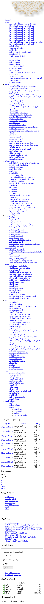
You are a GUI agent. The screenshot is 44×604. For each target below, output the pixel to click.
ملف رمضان (18, 411)
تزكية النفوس (14, 302)
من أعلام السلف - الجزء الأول (19, 278)
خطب (7, 22)
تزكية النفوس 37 (7, 427)
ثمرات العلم (13, 328)
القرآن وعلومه (10, 215)
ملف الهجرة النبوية (20, 415)
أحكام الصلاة (13, 173)
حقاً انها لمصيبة (14, 60)
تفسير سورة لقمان (16, 236)
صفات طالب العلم (15, 359)
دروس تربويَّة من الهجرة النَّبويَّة (20, 272)
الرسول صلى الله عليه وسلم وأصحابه (22, 296)
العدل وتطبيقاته (14, 54)
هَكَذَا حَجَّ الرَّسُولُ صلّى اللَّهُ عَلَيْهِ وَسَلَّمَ (22, 24)
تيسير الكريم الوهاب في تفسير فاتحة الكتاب (24, 244)
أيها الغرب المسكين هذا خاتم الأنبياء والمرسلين (25, 78)
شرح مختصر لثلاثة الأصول (18, 113)
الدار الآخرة (13, 395)
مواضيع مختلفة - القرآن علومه (20, 240)
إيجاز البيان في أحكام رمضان (19, 205)
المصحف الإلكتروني (12, 505)
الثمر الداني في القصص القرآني (20, 52)
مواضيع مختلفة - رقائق (17, 397)
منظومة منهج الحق (16, 119)
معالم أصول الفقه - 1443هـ (18, 165)
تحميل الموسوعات (11, 501)
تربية (6, 300)
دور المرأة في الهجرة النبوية (19, 298)
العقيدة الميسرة (15, 109)
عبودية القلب (13, 387)
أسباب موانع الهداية (16, 310)
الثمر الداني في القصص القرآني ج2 (21, 44)
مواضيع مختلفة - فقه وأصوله (19, 201)
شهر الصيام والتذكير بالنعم (18, 209)
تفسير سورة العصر (16, 217)
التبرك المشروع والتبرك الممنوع (20, 115)
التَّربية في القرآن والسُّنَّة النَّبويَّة (20, 318)
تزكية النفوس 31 (7, 453)
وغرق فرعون (14, 70)
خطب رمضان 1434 (16, 76)
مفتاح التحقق (7, 560)
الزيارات (38, 423)
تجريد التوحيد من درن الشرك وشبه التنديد (23, 127)
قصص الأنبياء (14, 284)
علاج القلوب (13, 385)
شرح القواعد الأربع (15, 151)
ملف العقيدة (18, 409)
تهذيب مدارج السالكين (17, 129)
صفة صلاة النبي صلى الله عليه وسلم (22, 207)
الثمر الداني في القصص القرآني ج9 (21, 28)
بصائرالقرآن (13, 219)
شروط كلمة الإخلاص (16, 157)
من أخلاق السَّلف (15, 326)
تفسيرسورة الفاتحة (16, 246)
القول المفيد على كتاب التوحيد (20, 117)
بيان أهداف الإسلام (15, 141)
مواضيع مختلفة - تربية (17, 361)
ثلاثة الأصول (13, 111)
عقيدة (7, 84)
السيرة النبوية (14, 286)
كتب (10, 403)
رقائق (7, 371)
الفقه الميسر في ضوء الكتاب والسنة (22, 183)
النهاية (3, 488)
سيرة (7, 264)
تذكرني (5, 564)
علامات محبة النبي (15, 381)
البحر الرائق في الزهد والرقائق (20, 391)
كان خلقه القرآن (15, 308)
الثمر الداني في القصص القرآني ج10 (21, 26)
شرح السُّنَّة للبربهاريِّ (16, 105)
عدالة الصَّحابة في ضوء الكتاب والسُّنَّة (22, 94)
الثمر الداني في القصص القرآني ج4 (21, 38)
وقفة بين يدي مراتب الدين (18, 258)
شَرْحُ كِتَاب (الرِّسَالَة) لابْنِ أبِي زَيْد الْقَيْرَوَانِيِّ (24, 163)
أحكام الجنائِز (13, 92)
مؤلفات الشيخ (10, 401)
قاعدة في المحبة (15, 375)
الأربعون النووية (14, 256)
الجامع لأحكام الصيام (16, 175)
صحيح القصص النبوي (16, 282)
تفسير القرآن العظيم (16, 230)
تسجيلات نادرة (10, 503)
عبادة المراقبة (14, 377)
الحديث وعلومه (10, 248)
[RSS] (11, 513)
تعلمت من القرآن (15, 221)
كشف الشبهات (14, 123)
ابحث (7, 507)
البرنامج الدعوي (10, 499)
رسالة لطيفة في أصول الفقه (19, 199)
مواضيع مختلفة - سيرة (17, 294)
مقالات (11, 407)
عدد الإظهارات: (8, 420)
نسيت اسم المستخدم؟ (13, 575)
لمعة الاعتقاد (13, 135)
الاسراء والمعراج (15, 292)
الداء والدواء (13, 389)
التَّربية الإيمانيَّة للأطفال (17, 312)
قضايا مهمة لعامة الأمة (17, 357)
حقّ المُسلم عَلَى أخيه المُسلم (19, 314)
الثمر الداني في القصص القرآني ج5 (21, 36)
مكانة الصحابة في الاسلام (18, 121)
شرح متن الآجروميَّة (16, 100)
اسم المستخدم (8, 552)
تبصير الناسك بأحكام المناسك (19, 195)
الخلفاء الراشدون (15, 290)
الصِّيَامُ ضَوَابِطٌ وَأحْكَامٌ (17, 56)
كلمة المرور (7, 556)
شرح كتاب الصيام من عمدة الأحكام (21, 179)
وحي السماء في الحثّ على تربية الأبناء (22, 306)
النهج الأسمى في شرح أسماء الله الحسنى (23, 107)
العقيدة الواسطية (15, 137)
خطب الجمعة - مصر (16, 48)
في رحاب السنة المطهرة (18, 155)
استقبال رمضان (15, 64)
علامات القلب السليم (16, 383)
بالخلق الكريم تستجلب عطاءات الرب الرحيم (24, 349)
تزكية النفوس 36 (7, 431)
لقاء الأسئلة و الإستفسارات (18, 88)
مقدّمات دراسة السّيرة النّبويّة (19, 268)
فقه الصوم (13, 189)
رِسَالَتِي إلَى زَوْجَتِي (16, 304)
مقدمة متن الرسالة (16, 159)
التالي (3, 486)
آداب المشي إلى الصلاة (17, 181)
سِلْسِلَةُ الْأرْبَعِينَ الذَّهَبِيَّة (17, 250)
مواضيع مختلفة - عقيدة (17, 125)
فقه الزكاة (13, 187)
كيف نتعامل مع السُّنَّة (16, 102)
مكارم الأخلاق (14, 355)
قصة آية (12, 228)
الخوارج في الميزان (16, 139)
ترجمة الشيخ (9, 497)
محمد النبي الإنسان (16, 369)
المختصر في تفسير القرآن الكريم (21, 226)
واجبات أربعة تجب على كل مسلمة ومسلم (24, 336)
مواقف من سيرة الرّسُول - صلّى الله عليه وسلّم (26, 42)
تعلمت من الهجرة (15, 68)
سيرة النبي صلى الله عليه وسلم (20, 276)
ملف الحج (17, 413)
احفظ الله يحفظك (15, 320)
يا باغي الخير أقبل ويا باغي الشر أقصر (22, 72)
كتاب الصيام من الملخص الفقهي (20, 203)
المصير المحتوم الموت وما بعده (20, 149)
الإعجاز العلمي (14, 399)
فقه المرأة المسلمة (16, 167)
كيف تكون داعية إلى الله (17, 334)
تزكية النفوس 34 (7, 440)
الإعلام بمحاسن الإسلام (17, 373)
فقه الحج (12, 193)
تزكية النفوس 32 (7, 449)
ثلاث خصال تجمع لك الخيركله (19, 322)
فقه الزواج (13, 185)
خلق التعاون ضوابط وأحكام (18, 353)
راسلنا (7, 509)
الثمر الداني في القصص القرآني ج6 (21, 34)
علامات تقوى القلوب (16, 379)
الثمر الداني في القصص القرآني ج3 (21, 40)
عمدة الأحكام (14, 197)
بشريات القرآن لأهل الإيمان (18, 232)
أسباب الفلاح (13, 74)
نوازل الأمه (13, 50)
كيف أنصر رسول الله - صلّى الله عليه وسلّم (24, 90)
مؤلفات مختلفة (14, 405)
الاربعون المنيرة (14, 367)
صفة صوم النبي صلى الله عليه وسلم (22, 177)
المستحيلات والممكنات (17, 82)
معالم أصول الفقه (15, 169)
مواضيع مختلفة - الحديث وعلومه (20, 260)
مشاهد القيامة (14, 46)
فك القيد (12, 365)
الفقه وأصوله (9, 161)
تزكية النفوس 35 (7, 435)
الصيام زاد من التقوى (16, 211)
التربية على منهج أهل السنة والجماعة (22, 347)
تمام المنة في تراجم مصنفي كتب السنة (23, 262)
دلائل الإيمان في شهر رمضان (19, 316)
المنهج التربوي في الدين (17, 338)
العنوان (7, 423)
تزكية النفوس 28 (7, 466)
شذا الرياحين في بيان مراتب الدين (21, 143)
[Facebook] (2, 513)
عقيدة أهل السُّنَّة (15, 153)
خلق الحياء (13, 363)
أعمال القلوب (14, 332)
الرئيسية (8, 20)
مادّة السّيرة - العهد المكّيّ (18, 266)
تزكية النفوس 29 (7, 462)
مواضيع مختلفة (14, 62)
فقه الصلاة (13, 191)
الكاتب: (23, 423)
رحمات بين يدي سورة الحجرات (20, 224)
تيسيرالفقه (13, 171)
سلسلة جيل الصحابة (16, 288)
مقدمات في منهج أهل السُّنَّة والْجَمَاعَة (22, 86)
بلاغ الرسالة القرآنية (16, 242)
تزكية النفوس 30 (7, 457)
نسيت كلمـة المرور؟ (12, 573)
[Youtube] (6, 513)
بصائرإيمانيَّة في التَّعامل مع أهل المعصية (23, 330)
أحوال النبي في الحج (16, 66)
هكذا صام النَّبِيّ (14, 213)
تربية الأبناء (13, 345)
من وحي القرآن (14, 234)
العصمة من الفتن (15, 80)
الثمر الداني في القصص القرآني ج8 (21, 30)
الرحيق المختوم (14, 270)
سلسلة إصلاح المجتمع (17, 351)
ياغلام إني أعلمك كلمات (17, 324)
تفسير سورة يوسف (16, 238)
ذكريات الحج (13, 58)
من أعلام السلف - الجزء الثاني (19, 280)
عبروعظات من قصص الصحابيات (21, 274)
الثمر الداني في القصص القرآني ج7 (21, 32)
